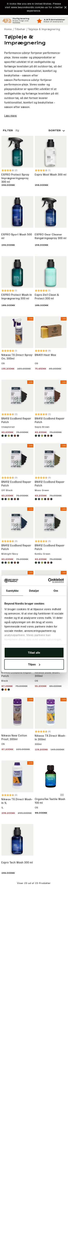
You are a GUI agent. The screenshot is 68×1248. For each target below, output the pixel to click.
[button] (34, 7)
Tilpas (32, 664)
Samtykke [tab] (12, 590)
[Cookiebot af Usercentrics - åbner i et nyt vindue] (48, 580)
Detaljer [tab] (34, 590)
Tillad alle (34, 652)
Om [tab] (55, 590)
